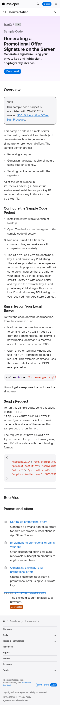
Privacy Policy (24, 697)
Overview (12, 90)
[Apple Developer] (10, 4)
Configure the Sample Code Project (25, 210)
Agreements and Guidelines (15, 700)
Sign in (47, 4)
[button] (38, 4)
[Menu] (56, 4)
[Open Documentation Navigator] (4, 12)
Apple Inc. (24, 692)
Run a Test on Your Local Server (23, 308)
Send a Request (16, 401)
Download (12, 71)
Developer (15, 621)
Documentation (18, 12)
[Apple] (5, 621)
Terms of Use (9, 697)
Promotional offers (18, 509)
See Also (12, 497)
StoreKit (8, 24)
